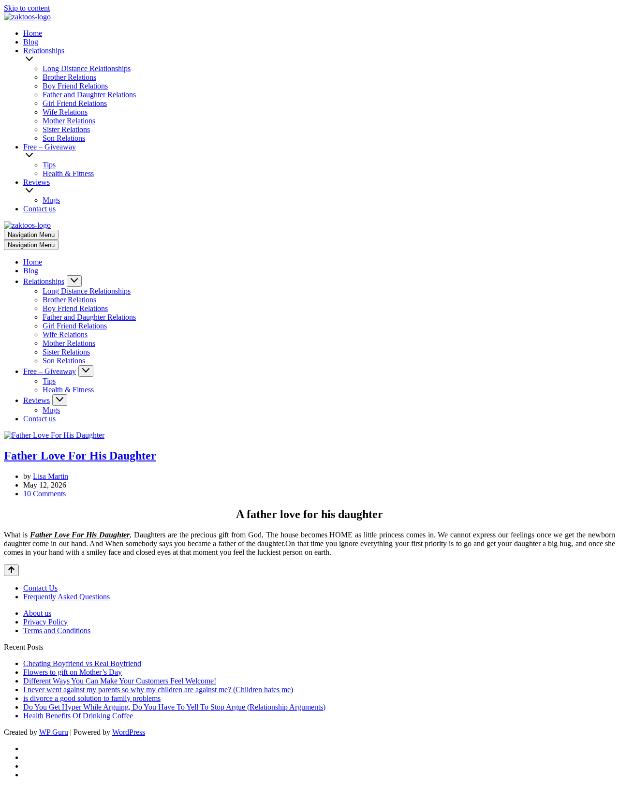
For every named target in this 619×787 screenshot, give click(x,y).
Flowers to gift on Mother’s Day (72, 672)
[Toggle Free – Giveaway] (85, 371)
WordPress (128, 732)
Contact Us (40, 588)
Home (32, 33)
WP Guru (53, 732)
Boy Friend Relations (75, 86)
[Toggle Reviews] (59, 400)
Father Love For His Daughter (80, 455)
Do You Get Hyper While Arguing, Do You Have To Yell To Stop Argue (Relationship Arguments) (174, 707)
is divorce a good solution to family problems (92, 698)
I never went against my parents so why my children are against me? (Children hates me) (158, 689)
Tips (49, 165)
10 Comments (44, 494)
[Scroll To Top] (11, 570)
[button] (320, 59)
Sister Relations (66, 129)
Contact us (39, 209)
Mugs (51, 200)
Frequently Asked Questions (66, 597)
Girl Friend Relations (75, 103)
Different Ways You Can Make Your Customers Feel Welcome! (119, 681)
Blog (30, 42)
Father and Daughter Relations (89, 94)
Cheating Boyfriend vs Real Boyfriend (82, 663)
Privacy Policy (45, 622)
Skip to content (27, 8)
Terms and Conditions (56, 630)
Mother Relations (69, 121)
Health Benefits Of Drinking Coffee (78, 716)
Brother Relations (69, 77)
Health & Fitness (68, 173)
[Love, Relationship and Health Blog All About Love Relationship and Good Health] (27, 17)
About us (37, 613)
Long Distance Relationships (87, 68)
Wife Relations (65, 112)
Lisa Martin (50, 476)
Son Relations (64, 138)
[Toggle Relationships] (74, 281)
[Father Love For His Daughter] (54, 435)
